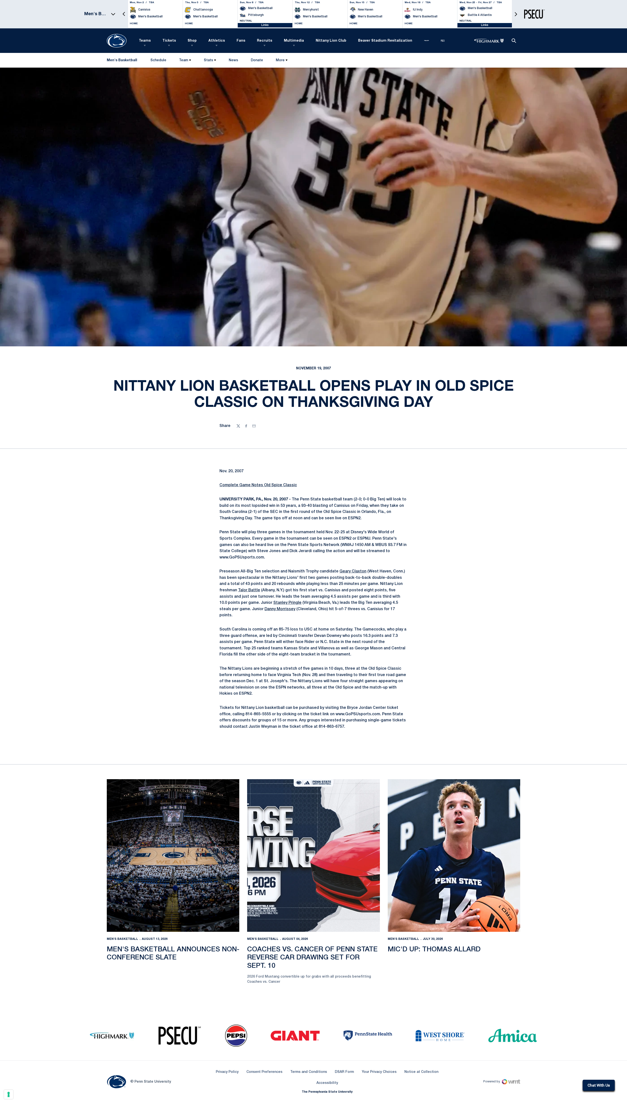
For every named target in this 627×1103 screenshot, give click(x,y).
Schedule (158, 60)
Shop (192, 40)
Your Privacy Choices (379, 1072)
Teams (145, 40)
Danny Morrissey (280, 609)
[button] (124, 14)
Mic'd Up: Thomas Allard (434, 949)
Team (183, 60)
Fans (241, 40)
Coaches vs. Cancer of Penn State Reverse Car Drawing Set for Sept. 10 (312, 957)
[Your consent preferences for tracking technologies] (8, 1094)
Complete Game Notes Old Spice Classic (258, 485)
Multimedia (294, 40)
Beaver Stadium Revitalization (385, 40)
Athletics (216, 40)
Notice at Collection (421, 1072)
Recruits (264, 40)
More (280, 60)
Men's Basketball (122, 939)
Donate (257, 61)
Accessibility (327, 1083)
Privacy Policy (227, 1072)
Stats (208, 60)
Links (265, 25)
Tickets (169, 40)
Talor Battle (249, 590)
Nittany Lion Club (331, 40)
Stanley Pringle (287, 603)
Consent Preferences (264, 1072)
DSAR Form (344, 1072)
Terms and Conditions (308, 1072)
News (233, 60)
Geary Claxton (352, 571)
